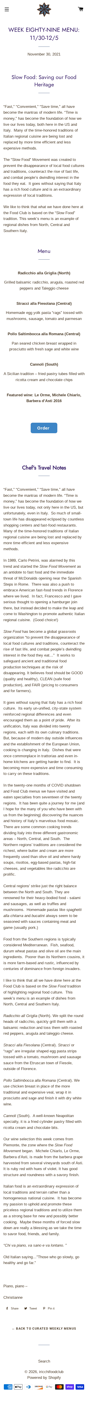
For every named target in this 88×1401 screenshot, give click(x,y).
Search (44, 1361)
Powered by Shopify (44, 1377)
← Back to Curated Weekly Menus (44, 1328)
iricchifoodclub (51, 1372)
